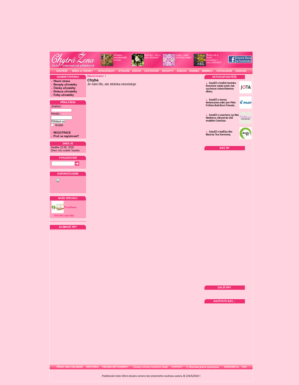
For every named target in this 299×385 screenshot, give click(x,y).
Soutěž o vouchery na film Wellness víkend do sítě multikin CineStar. (222, 118)
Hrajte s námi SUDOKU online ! (183, 57)
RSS (244, 367)
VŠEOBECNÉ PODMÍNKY (115, 367)
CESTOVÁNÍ (151, 71)
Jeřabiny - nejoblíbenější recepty (120, 57)
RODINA (194, 71)
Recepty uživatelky (65, 84)
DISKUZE (241, 71)
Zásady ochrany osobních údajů (150, 367)
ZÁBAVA (182, 71)
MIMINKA (207, 71)
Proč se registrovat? (66, 136)
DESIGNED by (231, 367)
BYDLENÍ (124, 71)
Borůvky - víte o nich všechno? (152, 56)
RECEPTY (168, 71)
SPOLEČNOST (106, 71)
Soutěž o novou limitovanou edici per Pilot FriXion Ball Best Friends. (221, 102)
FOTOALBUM (224, 71)
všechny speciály (64, 215)
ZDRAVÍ (136, 71)
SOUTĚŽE (62, 71)
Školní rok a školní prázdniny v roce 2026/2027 (214, 59)
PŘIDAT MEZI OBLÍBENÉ (70, 367)
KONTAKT (177, 367)
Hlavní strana (61, 81)
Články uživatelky (64, 88)
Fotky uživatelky (63, 94)
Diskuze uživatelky (65, 91)
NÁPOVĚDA (92, 367)
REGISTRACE (62, 132)
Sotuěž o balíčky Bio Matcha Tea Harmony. (219, 133)
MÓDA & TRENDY (82, 71)
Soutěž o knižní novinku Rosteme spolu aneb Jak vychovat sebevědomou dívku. (221, 87)
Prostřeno (70, 207)
